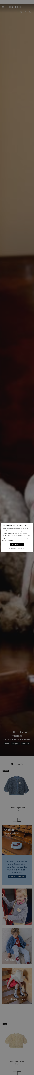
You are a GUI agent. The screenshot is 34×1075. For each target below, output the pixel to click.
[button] (17, 549)
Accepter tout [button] (17, 544)
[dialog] (17, 537)
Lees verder (10, 540)
